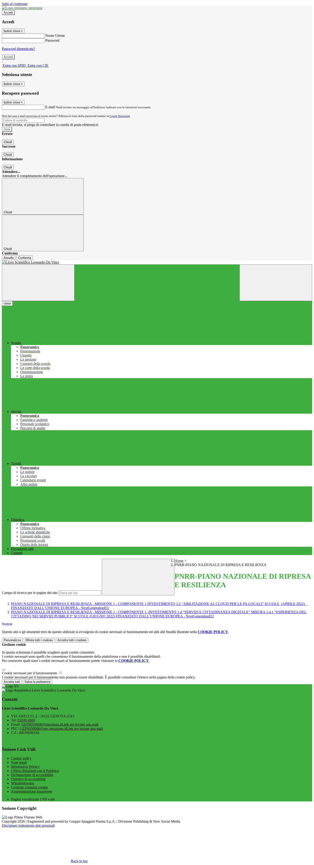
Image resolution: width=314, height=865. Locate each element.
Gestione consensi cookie (29, 787)
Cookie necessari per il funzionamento (30, 673)
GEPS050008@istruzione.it (59, 724)
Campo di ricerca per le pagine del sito (29, 593)
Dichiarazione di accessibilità (32, 775)
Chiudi (8, 142)
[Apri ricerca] (276, 282)
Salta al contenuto (15, 4)
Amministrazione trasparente (31, 791)
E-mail (50, 107)
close (7, 303)
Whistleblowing (22, 783)
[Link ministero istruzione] (22, 8)
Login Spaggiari (120, 116)
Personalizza (12, 640)
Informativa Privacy (25, 767)
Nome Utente (55, 36)
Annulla (9, 258)
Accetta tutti (72, 640)
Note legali (19, 762)
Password (52, 40)
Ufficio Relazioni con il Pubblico (35, 771)
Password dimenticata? (18, 49)
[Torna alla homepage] (157, 262)
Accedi (8, 12)
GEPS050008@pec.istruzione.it (61, 729)
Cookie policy (21, 758)
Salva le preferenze (37, 682)
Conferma (24, 258)
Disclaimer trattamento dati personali (28, 825)
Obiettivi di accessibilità (28, 779)
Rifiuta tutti (39, 640)
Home (178, 561)
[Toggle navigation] (38, 282)
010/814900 (26, 720)
